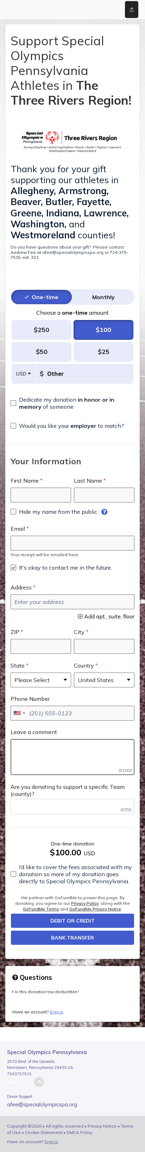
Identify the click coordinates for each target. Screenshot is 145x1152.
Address (21, 587)
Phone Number (30, 698)
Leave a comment (34, 731)
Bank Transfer (72, 938)
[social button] (131, 9)
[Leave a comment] (72, 757)
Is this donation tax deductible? (47, 991)
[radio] (45, 297)
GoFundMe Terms (41, 909)
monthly (103, 297)
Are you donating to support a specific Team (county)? (68, 790)
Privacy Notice (102, 1126)
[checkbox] (72, 403)
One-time (45, 297)
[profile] (105, 9)
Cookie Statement (43, 1132)
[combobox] (19, 713)
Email (18, 528)
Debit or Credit (72, 921)
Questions (35, 977)
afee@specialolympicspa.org (42, 1104)
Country (84, 665)
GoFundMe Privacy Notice (95, 909)
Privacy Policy (85, 903)
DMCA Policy (79, 1132)
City (79, 631)
